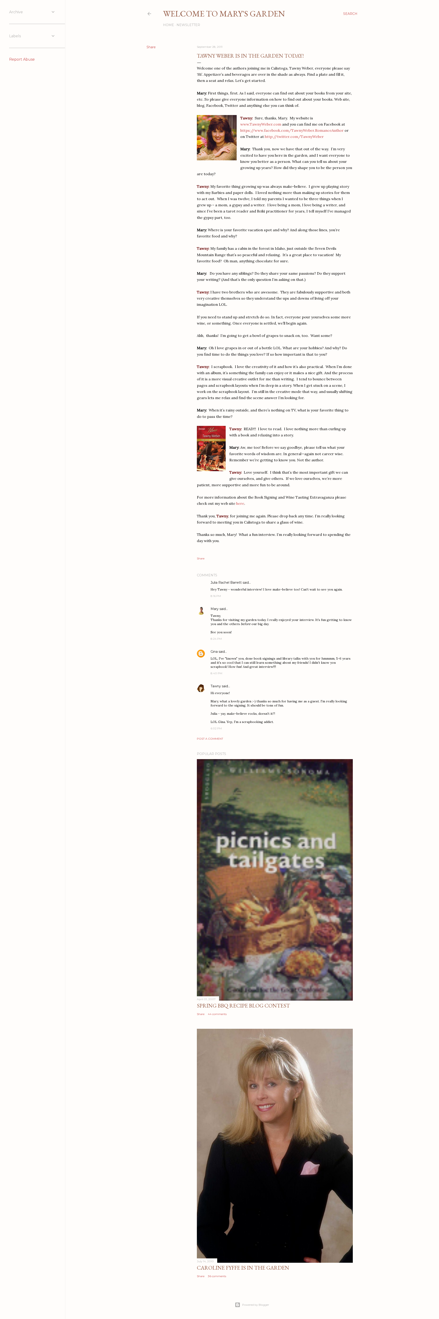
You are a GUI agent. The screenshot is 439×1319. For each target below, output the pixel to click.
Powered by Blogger (255, 1304)
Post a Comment (210, 738)
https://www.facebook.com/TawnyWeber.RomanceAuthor (292, 130)
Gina (214, 652)
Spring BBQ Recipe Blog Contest (243, 1005)
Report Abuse (22, 59)
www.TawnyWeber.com (260, 124)
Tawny (216, 686)
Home (168, 25)
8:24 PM (216, 638)
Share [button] (151, 47)
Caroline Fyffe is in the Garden (243, 1267)
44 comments (217, 1014)
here (240, 503)
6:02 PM (216, 728)
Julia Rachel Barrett (226, 582)
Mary (215, 609)
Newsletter (188, 25)
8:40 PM (216, 673)
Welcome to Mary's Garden (224, 13)
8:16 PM (216, 596)
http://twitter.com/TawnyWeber (294, 136)
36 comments (217, 1276)
